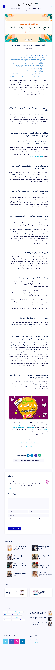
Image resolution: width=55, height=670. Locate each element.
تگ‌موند (21, 442)
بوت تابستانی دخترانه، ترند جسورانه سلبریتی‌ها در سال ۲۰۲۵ (44, 556)
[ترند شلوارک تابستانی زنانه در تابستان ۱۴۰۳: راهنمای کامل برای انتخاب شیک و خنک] (50, 613)
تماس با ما (32, 645)
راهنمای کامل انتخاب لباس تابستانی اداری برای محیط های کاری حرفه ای (19, 556)
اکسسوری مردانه (16, 617)
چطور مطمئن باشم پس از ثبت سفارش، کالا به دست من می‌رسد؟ (29, 65)
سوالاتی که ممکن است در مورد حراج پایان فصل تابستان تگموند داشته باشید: (27, 59)
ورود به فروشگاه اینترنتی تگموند (36, 642)
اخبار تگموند (35, 446)
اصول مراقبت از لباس (17, 614)
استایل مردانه (7, 614)
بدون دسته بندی (8, 619)
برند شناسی (15, 619)
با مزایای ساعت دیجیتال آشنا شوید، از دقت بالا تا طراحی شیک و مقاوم (20, 565)
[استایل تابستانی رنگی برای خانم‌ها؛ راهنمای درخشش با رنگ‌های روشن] (50, 619)
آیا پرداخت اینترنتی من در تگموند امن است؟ (33, 70)
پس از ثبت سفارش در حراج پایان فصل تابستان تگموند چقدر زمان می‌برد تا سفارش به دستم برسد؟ (27, 74)
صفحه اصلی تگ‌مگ (33, 639)
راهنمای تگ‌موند (35, 442)
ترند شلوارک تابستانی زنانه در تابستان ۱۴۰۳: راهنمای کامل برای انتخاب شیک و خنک (19, 548)
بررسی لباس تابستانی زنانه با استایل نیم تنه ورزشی (19, 574)
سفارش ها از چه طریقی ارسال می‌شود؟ (34, 71)
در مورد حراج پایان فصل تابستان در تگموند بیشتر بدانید (32, 57)
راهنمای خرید (26, 446)
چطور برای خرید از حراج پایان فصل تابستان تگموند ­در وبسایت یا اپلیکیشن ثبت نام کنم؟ (26, 61)
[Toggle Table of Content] (45, 55)
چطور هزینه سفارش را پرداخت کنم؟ (34, 68)
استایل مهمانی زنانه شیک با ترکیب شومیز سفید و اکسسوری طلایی (45, 574)
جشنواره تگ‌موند (28, 442)
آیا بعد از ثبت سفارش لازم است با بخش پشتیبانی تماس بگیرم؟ (29, 67)
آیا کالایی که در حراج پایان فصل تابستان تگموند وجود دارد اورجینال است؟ (27, 63)
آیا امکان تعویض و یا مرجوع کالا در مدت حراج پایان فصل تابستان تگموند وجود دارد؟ (26, 76)
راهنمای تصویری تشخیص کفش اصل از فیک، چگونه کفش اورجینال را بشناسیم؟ (44, 565)
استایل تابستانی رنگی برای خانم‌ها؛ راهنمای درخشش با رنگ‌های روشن (44, 548)
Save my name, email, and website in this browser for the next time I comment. (27, 518)
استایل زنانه (20, 612)
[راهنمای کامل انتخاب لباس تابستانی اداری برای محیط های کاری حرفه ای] (50, 624)
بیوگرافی (22, 619)
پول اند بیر (18, 427)
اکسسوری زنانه (8, 617)
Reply (10, 488)
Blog (6, 612)
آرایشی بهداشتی (12, 612)
